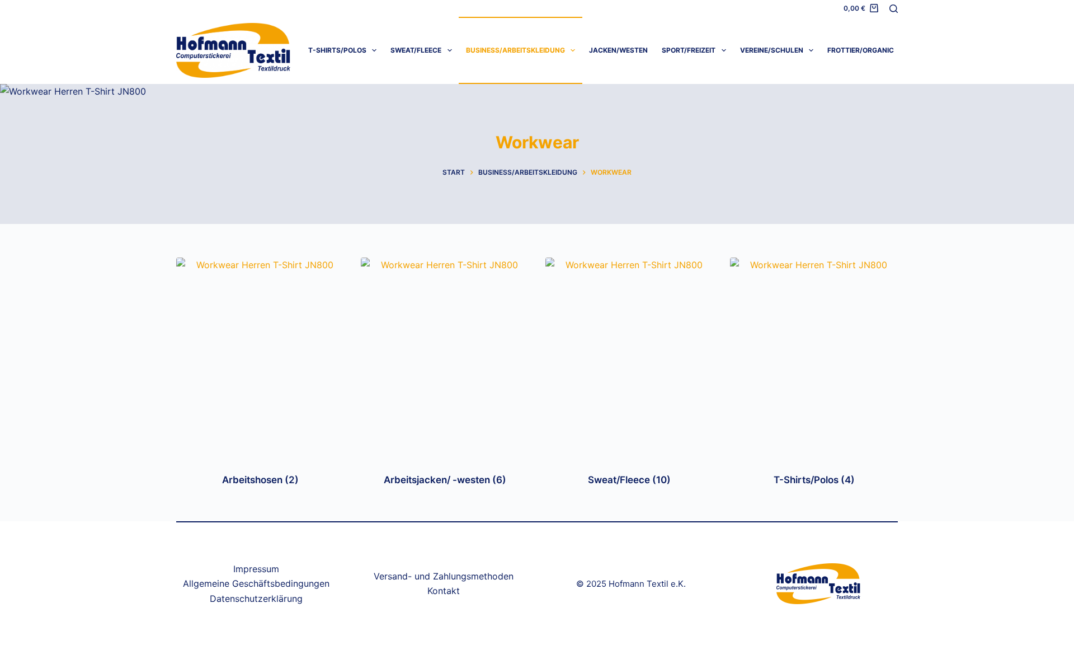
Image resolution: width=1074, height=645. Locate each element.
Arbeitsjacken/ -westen (445, 479)
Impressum (256, 568)
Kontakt (443, 590)
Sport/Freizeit (688, 50)
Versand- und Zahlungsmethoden (444, 576)
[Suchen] (893, 8)
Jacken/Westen (618, 50)
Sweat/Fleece (415, 50)
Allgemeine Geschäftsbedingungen (256, 583)
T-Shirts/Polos (337, 50)
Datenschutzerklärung (256, 598)
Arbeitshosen (260, 479)
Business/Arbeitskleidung (515, 50)
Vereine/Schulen (771, 50)
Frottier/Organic (860, 50)
